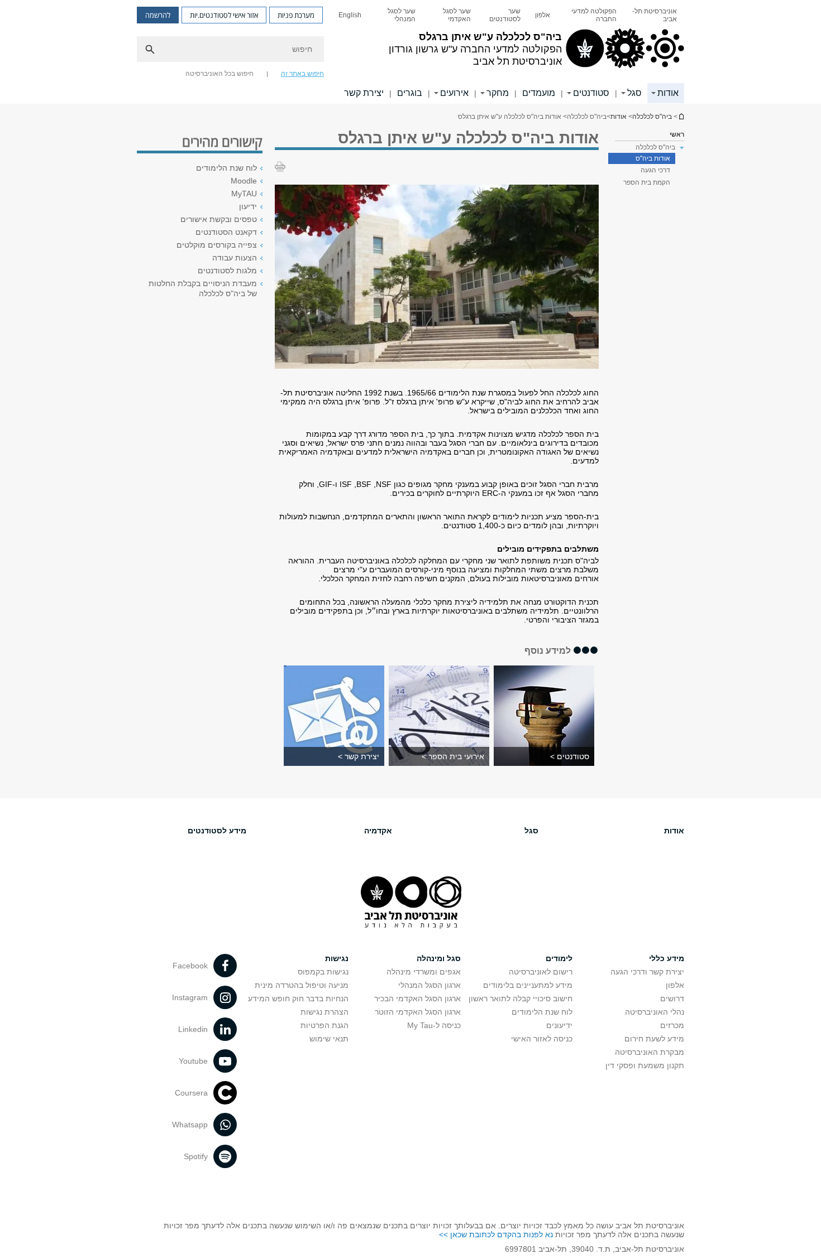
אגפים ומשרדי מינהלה (423, 971)
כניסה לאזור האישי (541, 1038)
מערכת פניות (296, 15)
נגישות (337, 958)
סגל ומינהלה (439, 958)
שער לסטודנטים (505, 15)
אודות (668, 93)
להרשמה (157, 15)
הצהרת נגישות (324, 1011)
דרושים (672, 998)
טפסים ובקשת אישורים (218, 219)
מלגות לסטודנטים (227, 270)
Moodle (244, 180)
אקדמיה (378, 830)
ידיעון (248, 206)
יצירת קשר (364, 93)
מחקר (497, 93)
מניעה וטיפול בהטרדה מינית (302, 985)
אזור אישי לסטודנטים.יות (224, 15)
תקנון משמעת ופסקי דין (644, 1065)
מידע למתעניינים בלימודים (527, 985)
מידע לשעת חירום (654, 1038)
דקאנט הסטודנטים (226, 232)
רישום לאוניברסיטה (540, 971)
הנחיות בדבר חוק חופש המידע (298, 998)
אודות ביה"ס (653, 158)
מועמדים (538, 93)
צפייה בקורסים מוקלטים (216, 244)
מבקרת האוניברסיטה (649, 1052)
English (349, 15)
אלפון (542, 15)
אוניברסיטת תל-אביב (654, 15)
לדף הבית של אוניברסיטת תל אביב (680, 116)
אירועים (454, 93)
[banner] (410, 52)
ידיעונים (559, 1025)
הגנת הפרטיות (324, 1025)
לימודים (559, 958)
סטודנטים (591, 93)
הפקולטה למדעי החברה (594, 15)
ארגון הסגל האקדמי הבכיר (417, 998)
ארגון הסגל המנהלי (429, 985)
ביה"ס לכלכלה (652, 116)
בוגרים (409, 93)
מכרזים (672, 1025)
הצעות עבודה (234, 257)
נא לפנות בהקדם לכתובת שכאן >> (496, 1234)
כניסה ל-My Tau (434, 1025)
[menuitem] (654, 15)
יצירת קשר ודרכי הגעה (647, 971)
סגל (634, 93)
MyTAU (244, 193)
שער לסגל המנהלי (402, 15)
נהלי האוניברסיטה (654, 1011)
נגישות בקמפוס (323, 971)
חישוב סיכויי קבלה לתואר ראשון (520, 998)
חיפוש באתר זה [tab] (302, 74)
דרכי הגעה (655, 170)
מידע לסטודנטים (217, 830)
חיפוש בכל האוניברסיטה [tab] (219, 74)
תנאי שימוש (329, 1038)
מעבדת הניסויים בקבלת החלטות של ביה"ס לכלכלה (203, 288)
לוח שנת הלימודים (226, 167)
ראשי (677, 134)
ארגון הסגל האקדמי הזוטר (418, 1011)
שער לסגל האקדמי (457, 15)
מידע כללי (666, 958)
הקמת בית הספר (646, 182)
